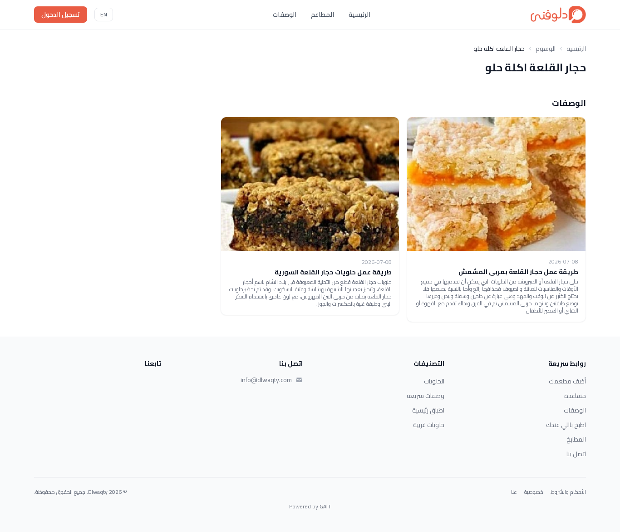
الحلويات (434, 381)
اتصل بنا (576, 454)
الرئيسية (359, 14)
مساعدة (575, 396)
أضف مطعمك (567, 381)
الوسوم (546, 49)
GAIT (325, 506)
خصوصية (533, 492)
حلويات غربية (428, 425)
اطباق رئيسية (428, 410)
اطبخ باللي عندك (566, 425)
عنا (514, 492)
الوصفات (284, 14)
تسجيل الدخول (60, 14)
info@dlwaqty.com (266, 379)
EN (103, 14)
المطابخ (576, 439)
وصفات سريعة (425, 396)
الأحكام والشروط (568, 492)
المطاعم (322, 14)
